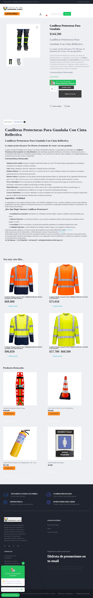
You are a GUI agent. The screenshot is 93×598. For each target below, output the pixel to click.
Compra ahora (9, 413)
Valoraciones (19, 122)
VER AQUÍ (69, 230)
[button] (55, 88)
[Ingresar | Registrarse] (41, 14)
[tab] (8, 121)
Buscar (67, 14)
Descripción (8, 122)
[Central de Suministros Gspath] (13, 8)
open (37, 27)
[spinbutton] (53, 89)
